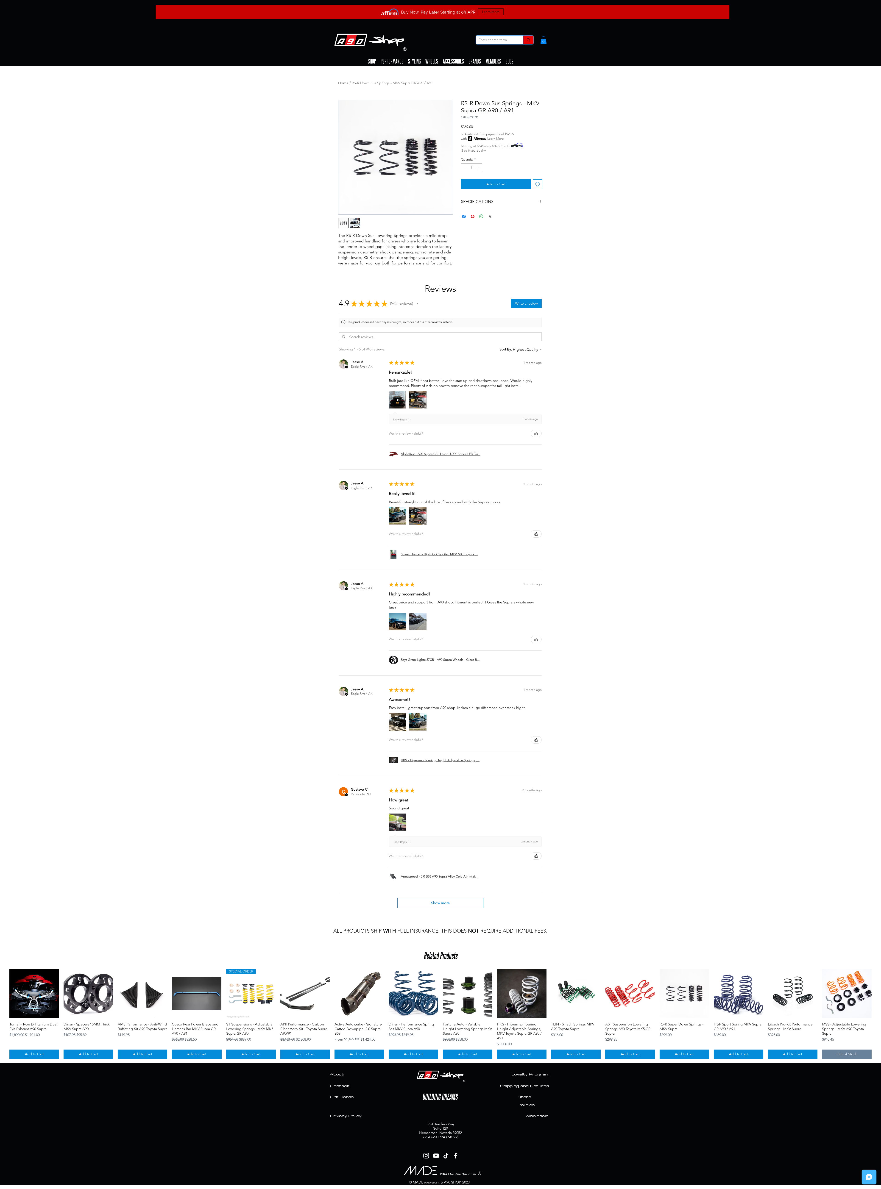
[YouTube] (436, 1155)
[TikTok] (446, 1155)
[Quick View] (34, 993)
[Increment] (478, 168)
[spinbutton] (471, 168)
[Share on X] (490, 216)
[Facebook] (456, 1155)
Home (343, 83)
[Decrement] (464, 168)
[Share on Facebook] (464, 216)
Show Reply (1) (401, 419)
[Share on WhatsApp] (481, 216)
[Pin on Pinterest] (472, 216)
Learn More (495, 138)
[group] (440, 1014)
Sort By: (505, 349)
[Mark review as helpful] (536, 433)
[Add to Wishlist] (537, 184)
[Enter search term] (528, 40)
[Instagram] (426, 1155)
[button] (543, 40)
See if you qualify (474, 150)
